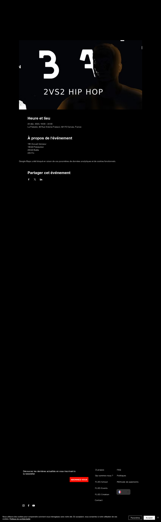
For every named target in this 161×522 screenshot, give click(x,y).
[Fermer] (157, 517)
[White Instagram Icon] (23, 505)
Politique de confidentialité (20, 519)
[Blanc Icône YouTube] (33, 505)
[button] (105, 476)
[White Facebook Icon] (28, 505)
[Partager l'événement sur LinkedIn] (41, 179)
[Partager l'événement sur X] (35, 179)
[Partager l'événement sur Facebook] (29, 179)
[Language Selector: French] (123, 492)
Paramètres (135, 517)
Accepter (149, 517)
